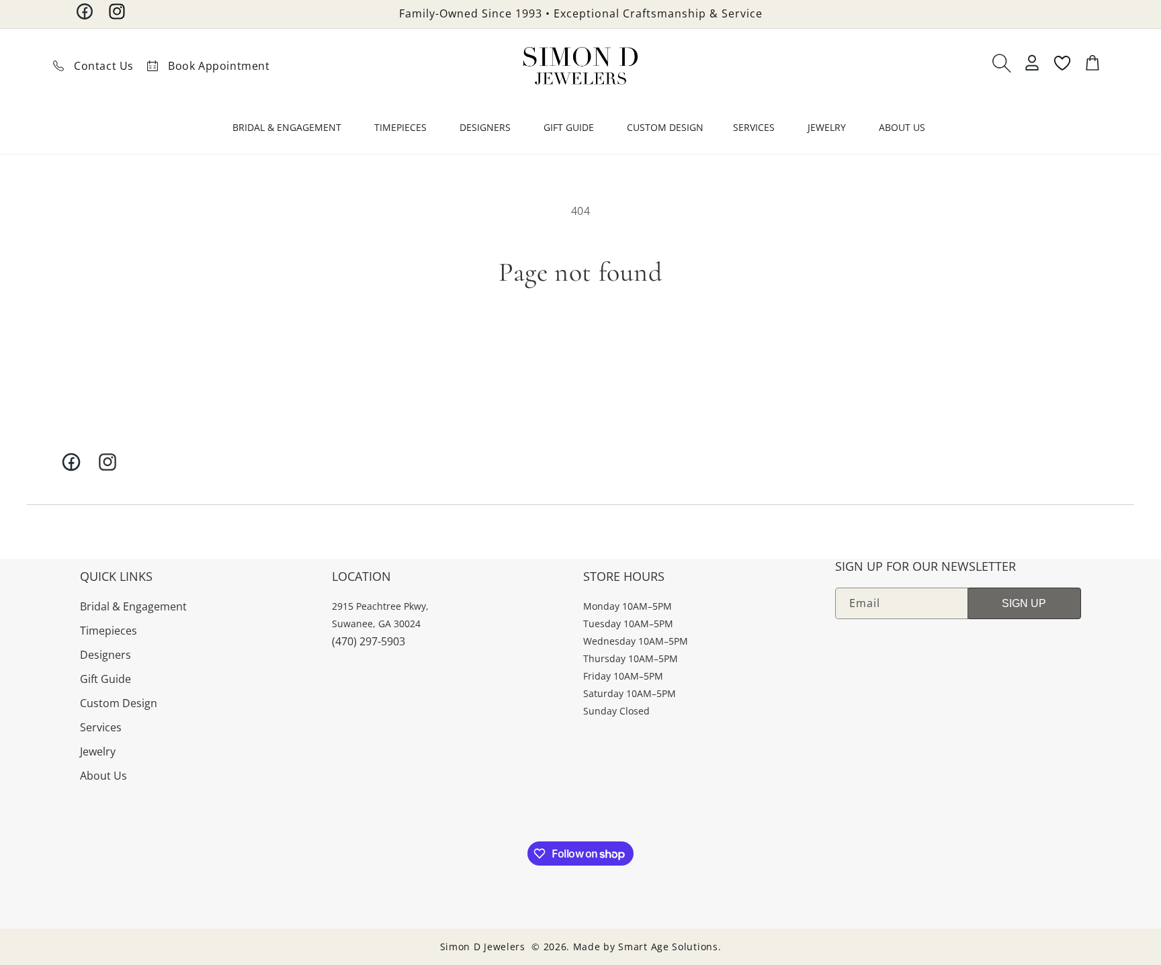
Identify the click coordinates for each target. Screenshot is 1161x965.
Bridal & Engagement (133, 606)
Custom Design (118, 703)
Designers (105, 654)
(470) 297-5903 (368, 641)
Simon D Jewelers (482, 946)
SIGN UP (1024, 603)
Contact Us (104, 65)
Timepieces (108, 630)
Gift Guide (105, 679)
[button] (288, 130)
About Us (103, 775)
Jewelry (98, 751)
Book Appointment (219, 65)
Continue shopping (581, 336)
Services (101, 727)
